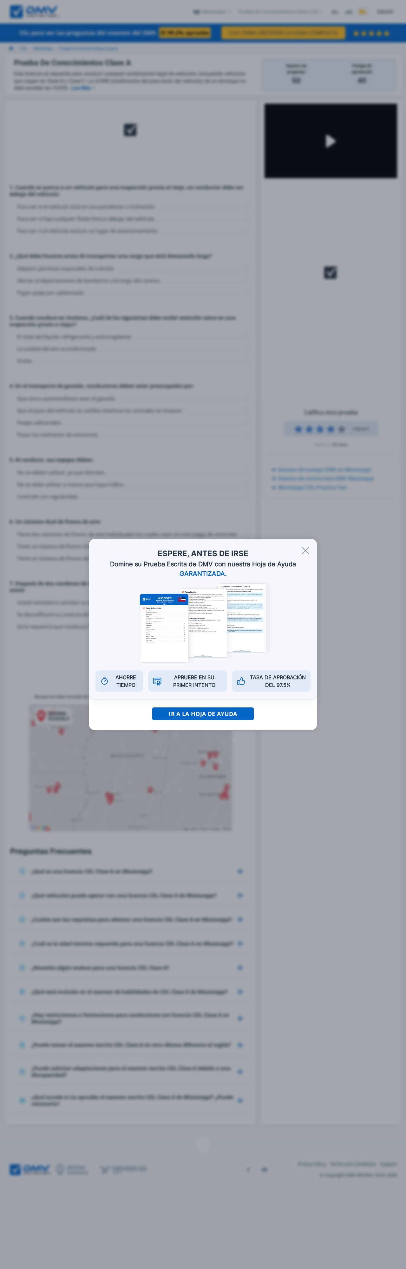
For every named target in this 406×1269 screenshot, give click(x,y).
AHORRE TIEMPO (125, 681)
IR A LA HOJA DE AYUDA (203, 714)
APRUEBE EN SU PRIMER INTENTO (194, 681)
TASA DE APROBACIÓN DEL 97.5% (278, 681)
